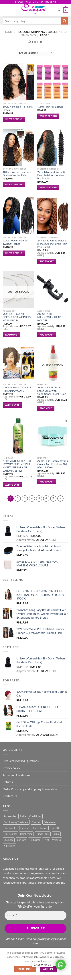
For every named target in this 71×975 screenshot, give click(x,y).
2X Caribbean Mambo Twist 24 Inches (15, 242)
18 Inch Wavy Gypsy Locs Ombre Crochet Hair (17, 174)
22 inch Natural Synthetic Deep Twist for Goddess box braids (51, 175)
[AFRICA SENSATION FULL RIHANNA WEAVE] (18, 362)
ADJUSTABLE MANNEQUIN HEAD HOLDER (49, 317)
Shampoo (8, 839)
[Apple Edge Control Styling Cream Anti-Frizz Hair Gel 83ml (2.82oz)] (52, 436)
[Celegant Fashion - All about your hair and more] (35, 10)
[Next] (60, 498)
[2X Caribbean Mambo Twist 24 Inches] (18, 215)
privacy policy (45, 938)
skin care (21, 839)
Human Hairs (43, 833)
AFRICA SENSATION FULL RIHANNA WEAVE (18, 389)
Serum (56, 833)
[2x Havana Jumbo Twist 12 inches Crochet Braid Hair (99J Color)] (52, 215)
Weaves (56, 839)
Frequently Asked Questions (21, 760)
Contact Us (10, 796)
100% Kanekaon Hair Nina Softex (18, 108)
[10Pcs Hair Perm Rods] (52, 81)
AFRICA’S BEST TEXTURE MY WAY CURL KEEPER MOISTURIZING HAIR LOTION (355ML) (17, 465)
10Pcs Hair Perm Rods (50, 106)
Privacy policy (11, 768)
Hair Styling (26, 833)
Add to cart (47, 261)
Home (8, 31)
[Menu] (5, 9)
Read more (11, 335)
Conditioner (35, 816)
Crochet (36, 822)
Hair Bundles (10, 828)
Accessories (10, 816)
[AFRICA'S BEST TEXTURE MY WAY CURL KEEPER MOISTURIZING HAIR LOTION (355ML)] (18, 436)
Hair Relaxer (10, 833)
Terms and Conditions (16, 775)
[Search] (59, 10)
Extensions (49, 822)
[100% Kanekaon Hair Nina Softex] (18, 81)
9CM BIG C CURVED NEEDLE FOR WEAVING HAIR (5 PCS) (17, 317)
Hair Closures (40, 828)
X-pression (9, 845)
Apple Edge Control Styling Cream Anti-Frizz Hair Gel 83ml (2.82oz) (52, 464)
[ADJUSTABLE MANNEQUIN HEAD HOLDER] (52, 289)
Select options (13, 119)
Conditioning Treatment (16, 822)
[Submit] (64, 20)
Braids (22, 816)
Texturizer (34, 839)
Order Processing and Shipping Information (30, 789)
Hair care (25, 828)
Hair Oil (55, 828)
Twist (46, 839)
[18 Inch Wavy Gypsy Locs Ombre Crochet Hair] (18, 147)
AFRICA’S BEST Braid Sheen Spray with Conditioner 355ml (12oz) (51, 390)
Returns (8, 782)
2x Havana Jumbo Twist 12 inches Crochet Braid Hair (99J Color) (52, 243)
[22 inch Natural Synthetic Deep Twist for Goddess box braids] (52, 147)
